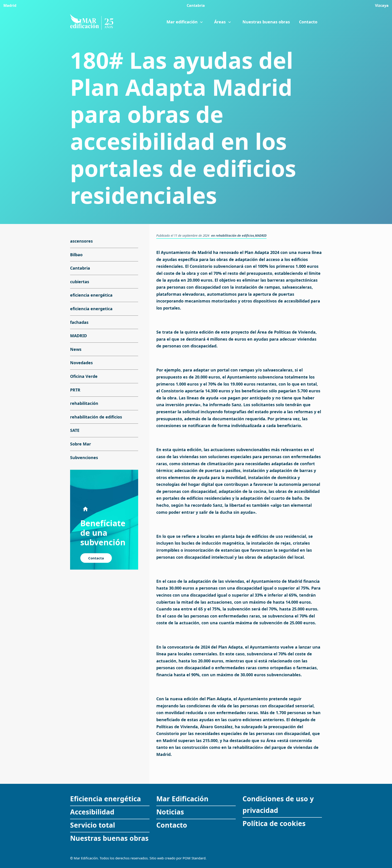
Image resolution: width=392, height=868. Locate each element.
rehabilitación (84, 403)
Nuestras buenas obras (109, 838)
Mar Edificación (182, 798)
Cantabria (80, 268)
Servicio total (92, 825)
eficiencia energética (91, 295)
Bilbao (76, 254)
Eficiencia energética (105, 798)
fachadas (79, 322)
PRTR (75, 390)
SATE (74, 430)
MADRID (261, 236)
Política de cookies (274, 823)
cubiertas (79, 281)
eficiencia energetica (91, 308)
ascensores (81, 241)
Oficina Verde (84, 376)
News (75, 349)
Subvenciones (84, 457)
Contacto (171, 825)
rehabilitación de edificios (235, 236)
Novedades (81, 362)
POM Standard (194, 858)
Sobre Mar (80, 444)
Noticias (170, 811)
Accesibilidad (92, 811)
